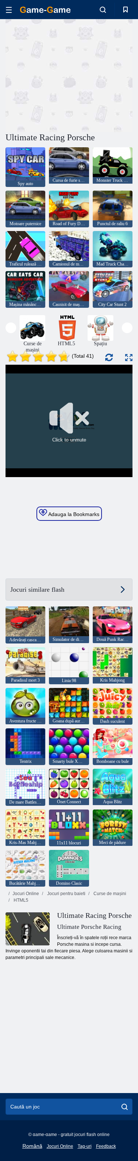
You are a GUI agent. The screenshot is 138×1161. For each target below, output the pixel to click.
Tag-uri (85, 1146)
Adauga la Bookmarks (73, 514)
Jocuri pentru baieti (65, 893)
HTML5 (20, 900)
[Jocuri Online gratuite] (45, 10)
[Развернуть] (128, 357)
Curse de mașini (109, 893)
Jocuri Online (26, 893)
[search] (124, 1107)
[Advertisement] (68, 74)
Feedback (106, 1146)
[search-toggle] (103, 10)
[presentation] (11, 327)
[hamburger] (9, 9)
